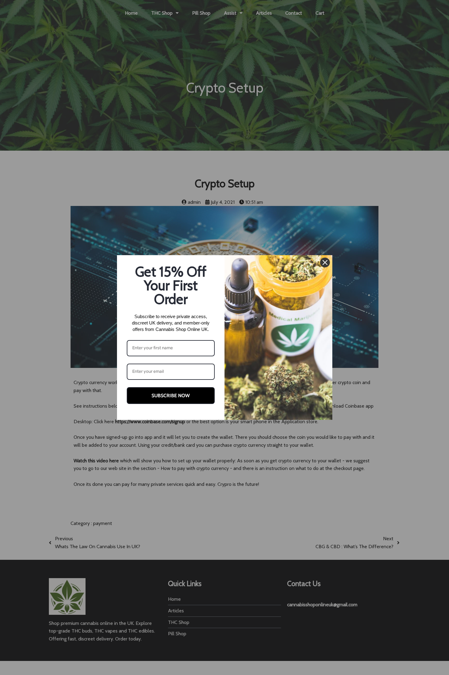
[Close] (325, 262)
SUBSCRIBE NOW (170, 395)
